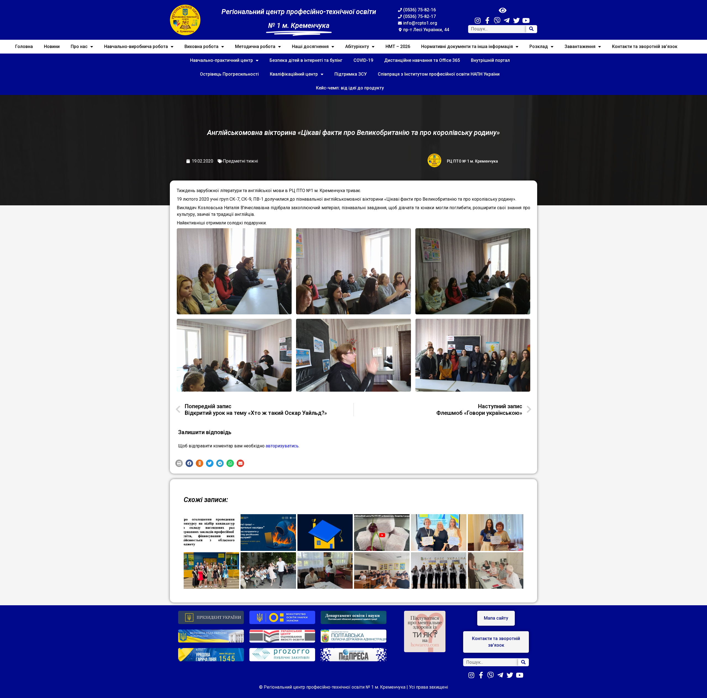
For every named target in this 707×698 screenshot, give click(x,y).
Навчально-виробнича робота (136, 46)
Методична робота (255, 46)
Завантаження (579, 46)
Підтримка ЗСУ (350, 74)
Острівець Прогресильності (229, 74)
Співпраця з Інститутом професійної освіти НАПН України (439, 74)
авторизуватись (282, 445)
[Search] (531, 29)
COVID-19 (363, 60)
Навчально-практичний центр (221, 60)
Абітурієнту (357, 46)
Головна (24, 46)
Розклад (538, 46)
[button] (179, 463)
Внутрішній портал (490, 60)
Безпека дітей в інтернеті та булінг (306, 60)
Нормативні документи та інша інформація (467, 46)
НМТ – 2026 (398, 46)
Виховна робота (201, 46)
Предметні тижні (240, 161)
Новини (52, 46)
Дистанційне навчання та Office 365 (422, 60)
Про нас (79, 46)
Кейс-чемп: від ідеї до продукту (350, 88)
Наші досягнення (310, 46)
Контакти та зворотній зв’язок (644, 46)
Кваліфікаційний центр (294, 74)
